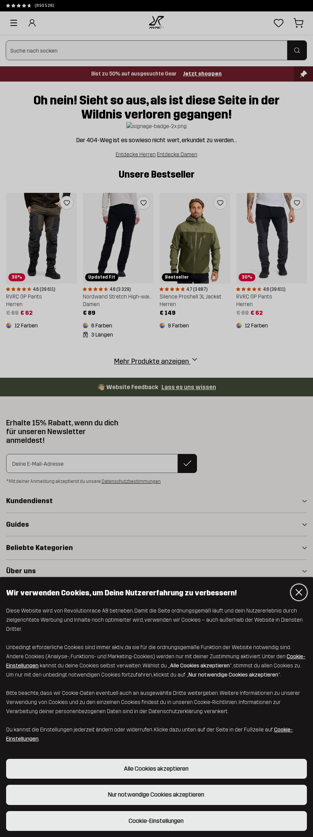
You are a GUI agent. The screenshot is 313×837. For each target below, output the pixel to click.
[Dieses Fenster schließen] (299, 592)
